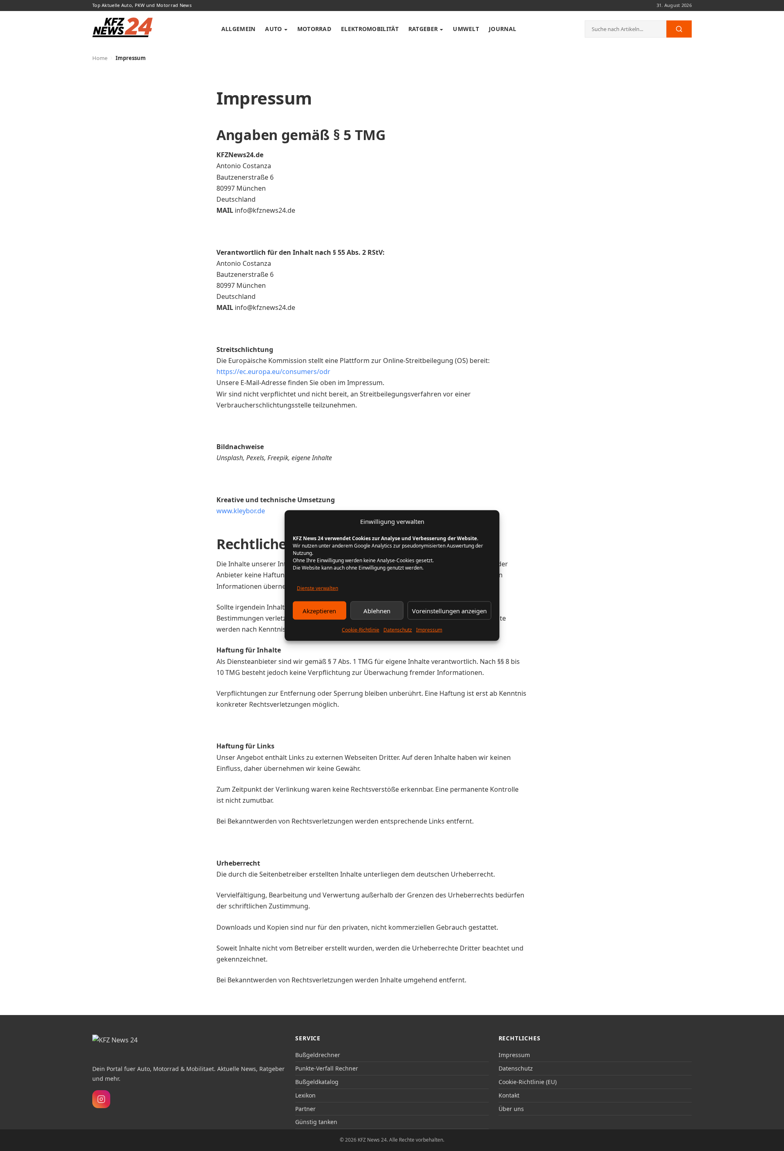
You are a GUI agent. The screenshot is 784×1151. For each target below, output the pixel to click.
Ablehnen (376, 610)
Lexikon (305, 1095)
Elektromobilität (370, 29)
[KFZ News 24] (125, 1045)
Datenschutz (397, 629)
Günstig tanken (316, 1122)
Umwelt (466, 29)
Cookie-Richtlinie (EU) (528, 1082)
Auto (273, 29)
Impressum (429, 629)
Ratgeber (423, 29)
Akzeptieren (319, 610)
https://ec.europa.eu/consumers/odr (273, 371)
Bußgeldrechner (317, 1055)
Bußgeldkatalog (317, 1082)
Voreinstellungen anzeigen (449, 610)
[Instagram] (101, 1099)
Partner (305, 1109)
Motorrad (314, 29)
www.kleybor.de (240, 510)
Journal (502, 29)
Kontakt (509, 1095)
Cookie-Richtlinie (360, 629)
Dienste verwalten (317, 588)
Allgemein (238, 29)
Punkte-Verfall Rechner (326, 1068)
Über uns (511, 1109)
